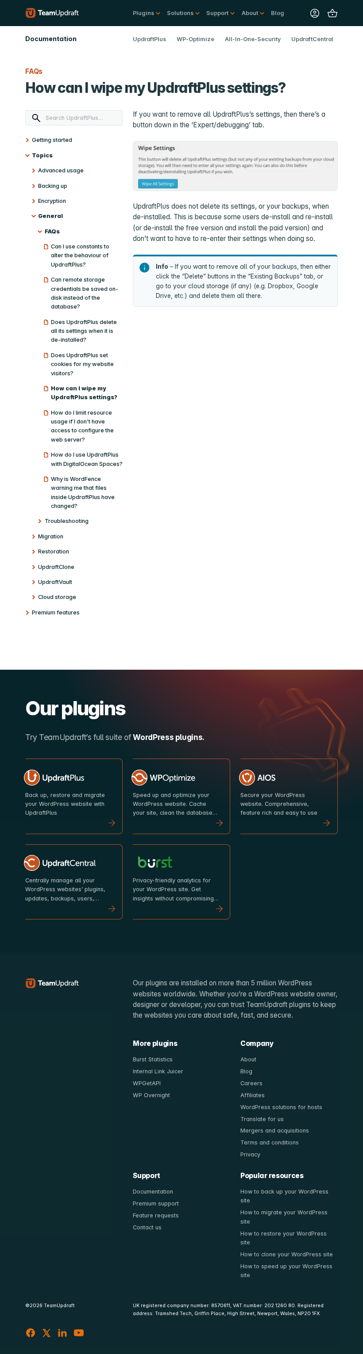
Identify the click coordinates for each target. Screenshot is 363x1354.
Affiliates (252, 1095)
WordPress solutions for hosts (281, 1107)
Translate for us (262, 1119)
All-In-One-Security (253, 39)
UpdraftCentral (312, 39)
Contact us (147, 1227)
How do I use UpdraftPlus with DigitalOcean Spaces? (87, 459)
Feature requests (156, 1215)
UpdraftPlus (149, 39)
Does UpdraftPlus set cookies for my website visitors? (82, 364)
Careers (251, 1083)
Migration (50, 536)
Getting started (52, 140)
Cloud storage (57, 597)
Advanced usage (61, 170)
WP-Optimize (195, 39)
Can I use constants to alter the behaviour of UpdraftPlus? (80, 255)
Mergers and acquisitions (274, 1130)
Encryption (52, 201)
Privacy (250, 1154)
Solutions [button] (180, 13)
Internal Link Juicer (158, 1071)
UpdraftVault (55, 582)
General (50, 216)
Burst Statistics (153, 1059)
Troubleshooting (67, 521)
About (248, 1059)
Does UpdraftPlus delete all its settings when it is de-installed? (84, 331)
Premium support (156, 1203)
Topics (42, 155)
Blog (277, 13)
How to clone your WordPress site (286, 1254)
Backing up (52, 186)
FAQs (52, 231)
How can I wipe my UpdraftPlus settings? (84, 392)
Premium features (56, 612)
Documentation (153, 1191)
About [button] (250, 13)
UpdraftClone (56, 567)
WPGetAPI (147, 1083)
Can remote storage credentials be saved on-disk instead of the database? (84, 293)
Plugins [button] (143, 13)
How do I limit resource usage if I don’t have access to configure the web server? (82, 426)
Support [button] (217, 13)
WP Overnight (151, 1095)
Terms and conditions (269, 1142)
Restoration (53, 551)
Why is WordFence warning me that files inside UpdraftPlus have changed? (83, 492)
